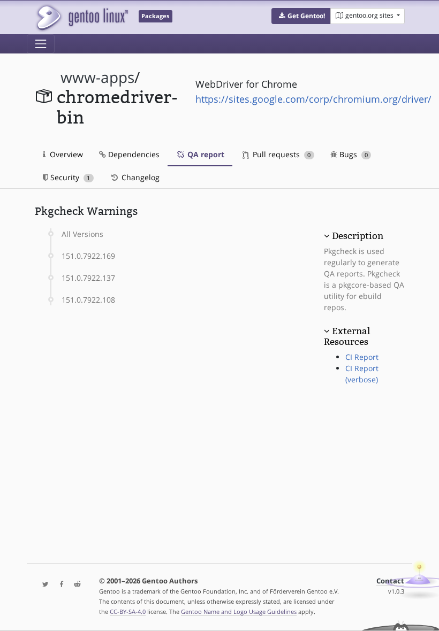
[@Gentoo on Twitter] (43, 584)
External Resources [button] (347, 336)
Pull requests (281, 154)
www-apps (97, 77)
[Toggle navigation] (41, 43)
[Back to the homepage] (82, 17)
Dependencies (133, 154)
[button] (301, 16)
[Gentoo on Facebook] (59, 584)
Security (69, 177)
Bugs (352, 154)
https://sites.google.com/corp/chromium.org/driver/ (313, 99)
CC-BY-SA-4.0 (128, 611)
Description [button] (357, 235)
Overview (65, 154)
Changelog (139, 177)
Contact (390, 581)
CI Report (362, 357)
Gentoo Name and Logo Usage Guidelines (239, 611)
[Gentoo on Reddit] (74, 584)
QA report (204, 154)
